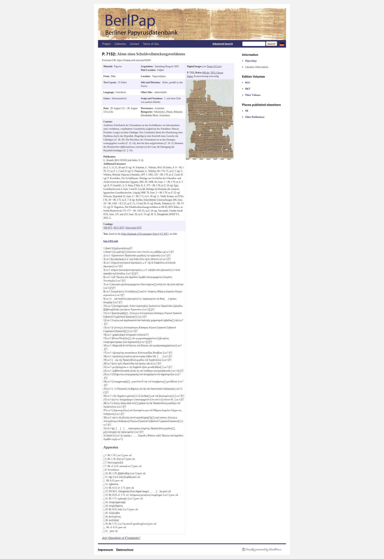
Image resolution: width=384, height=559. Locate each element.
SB (246, 110)
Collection (120, 44)
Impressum (107, 550)
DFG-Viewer (217, 72)
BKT (247, 88)
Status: (190, 76)
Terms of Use (151, 44)
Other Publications (254, 117)
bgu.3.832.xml (110, 241)
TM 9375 (107, 227)
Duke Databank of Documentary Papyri (140, 233)
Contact (134, 44)
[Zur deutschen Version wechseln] (282, 43)
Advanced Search (222, 43)
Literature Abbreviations (256, 66)
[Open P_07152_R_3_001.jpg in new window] (210, 81)
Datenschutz (124, 550)
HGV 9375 (119, 227)
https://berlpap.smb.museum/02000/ (134, 60)
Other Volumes (253, 95)
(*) (124, 251)
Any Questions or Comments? (121, 538)
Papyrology (251, 60)
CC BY (164, 233)
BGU (247, 82)
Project (106, 44)
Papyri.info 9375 (134, 227)
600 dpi (205, 72)
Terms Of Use (213, 66)
